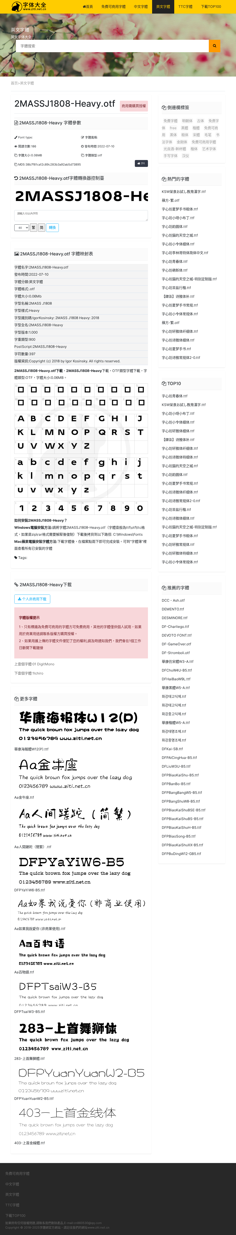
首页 (14, 83)
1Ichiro (37, 673)
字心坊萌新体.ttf (174, 270)
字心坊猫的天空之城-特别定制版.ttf (189, 279)
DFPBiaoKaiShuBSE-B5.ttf (183, 810)
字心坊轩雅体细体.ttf (178, 431)
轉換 (52, 227)
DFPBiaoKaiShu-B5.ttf (180, 775)
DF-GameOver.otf (176, 644)
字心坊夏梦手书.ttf (176, 349)
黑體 (184, 128)
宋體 (196, 135)
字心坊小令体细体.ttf (178, 244)
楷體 (196, 128)
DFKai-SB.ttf (172, 749)
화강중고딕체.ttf (174, 714)
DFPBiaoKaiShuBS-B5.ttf (182, 819)
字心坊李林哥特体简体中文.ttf (185, 253)
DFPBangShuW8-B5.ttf (181, 801)
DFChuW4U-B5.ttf (177, 670)
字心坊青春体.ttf (174, 261)
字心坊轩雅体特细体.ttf (180, 553)
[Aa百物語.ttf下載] (62, 951)
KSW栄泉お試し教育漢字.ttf (184, 191)
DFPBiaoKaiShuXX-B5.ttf (182, 845)
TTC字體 (185, 6)
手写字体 (170, 156)
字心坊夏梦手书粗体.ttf (180, 209)
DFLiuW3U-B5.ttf (176, 766)
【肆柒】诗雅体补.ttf (178, 296)
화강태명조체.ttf (174, 731)
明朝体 (187, 121)
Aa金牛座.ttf (24, 797)
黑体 (173, 135)
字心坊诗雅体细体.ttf (178, 340)
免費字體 (170, 121)
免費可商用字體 (113, 6)
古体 (200, 121)
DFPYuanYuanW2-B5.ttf (33, 1098)
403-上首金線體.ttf (29, 1143)
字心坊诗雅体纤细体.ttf (180, 492)
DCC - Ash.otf (173, 600)
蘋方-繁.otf (170, 200)
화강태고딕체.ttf (174, 696)
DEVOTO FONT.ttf (177, 635)
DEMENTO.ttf (173, 609)
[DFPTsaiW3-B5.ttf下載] (61, 992)
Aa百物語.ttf (24, 972)
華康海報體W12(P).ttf (31, 749)
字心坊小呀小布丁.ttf (178, 218)
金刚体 (182, 142)
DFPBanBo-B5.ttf (176, 784)
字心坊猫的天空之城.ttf (180, 235)
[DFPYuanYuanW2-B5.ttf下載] (81, 1079)
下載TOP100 (211, 6)
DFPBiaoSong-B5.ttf (178, 836)
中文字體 (141, 6)
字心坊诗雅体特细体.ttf (180, 457)
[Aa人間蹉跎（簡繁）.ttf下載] (74, 822)
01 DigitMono (43, 664)
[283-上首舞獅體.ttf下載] (74, 1035)
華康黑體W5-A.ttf (176, 688)
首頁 (89, 6)
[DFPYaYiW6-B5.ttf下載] (74, 869)
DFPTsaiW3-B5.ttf (29, 1011)
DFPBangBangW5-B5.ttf (182, 792)
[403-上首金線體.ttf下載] (67, 1121)
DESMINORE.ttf (174, 618)
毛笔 (207, 135)
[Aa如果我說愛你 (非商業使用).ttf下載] (81, 910)
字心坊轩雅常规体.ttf (178, 544)
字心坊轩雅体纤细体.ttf (180, 331)
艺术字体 (209, 149)
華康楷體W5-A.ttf (176, 722)
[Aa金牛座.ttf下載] (75, 774)
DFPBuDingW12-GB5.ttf (181, 854)
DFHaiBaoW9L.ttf (176, 679)
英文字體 (163, 6)
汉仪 (185, 156)
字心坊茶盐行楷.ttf (176, 288)
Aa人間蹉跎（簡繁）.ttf (32, 847)
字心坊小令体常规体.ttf (180, 314)
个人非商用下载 (33, 599)
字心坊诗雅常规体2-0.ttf (181, 357)
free (173, 128)
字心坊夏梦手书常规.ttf (180, 305)
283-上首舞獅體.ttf (29, 1058)
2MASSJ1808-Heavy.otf (35, 371)
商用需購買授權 (134, 106)
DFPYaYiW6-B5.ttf (29, 890)
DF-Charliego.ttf (175, 626)
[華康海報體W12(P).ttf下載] (78, 726)
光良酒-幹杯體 (175, 149)
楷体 (194, 149)
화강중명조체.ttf (174, 740)
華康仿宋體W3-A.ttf (177, 661)
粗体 (184, 135)
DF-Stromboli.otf (176, 653)
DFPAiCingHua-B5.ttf (179, 757)
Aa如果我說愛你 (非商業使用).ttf (39, 928)
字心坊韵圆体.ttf (174, 226)
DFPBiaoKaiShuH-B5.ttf (181, 827)
